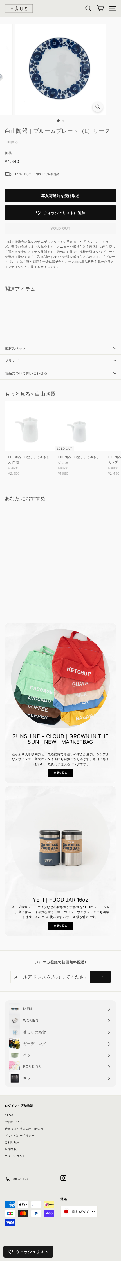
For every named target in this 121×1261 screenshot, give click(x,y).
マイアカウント (15, 1155)
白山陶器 (11, 142)
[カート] (100, 8)
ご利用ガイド (14, 1122)
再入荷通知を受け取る (60, 195)
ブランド (12, 361)
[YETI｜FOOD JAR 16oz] (60, 842)
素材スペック (15, 348)
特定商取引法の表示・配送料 (24, 1128)
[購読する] (100, 977)
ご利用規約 (12, 1142)
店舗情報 (11, 1149)
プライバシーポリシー (20, 1135)
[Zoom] (97, 107)
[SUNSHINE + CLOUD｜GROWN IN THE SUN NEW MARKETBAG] (60, 678)
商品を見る (60, 772)
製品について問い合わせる (26, 373)
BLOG (9, 1115)
